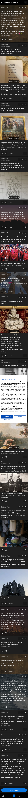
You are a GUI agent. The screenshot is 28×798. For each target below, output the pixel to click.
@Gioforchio (4, 7)
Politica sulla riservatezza (20, 377)
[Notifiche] (25, 795)
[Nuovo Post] (14, 795)
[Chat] (19, 795)
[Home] (3, 795)
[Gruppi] (8, 795)
